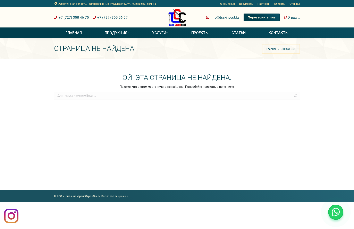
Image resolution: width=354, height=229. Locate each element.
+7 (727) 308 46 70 (74, 17)
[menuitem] (227, 4)
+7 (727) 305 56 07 (112, 17)
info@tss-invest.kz (225, 17)
